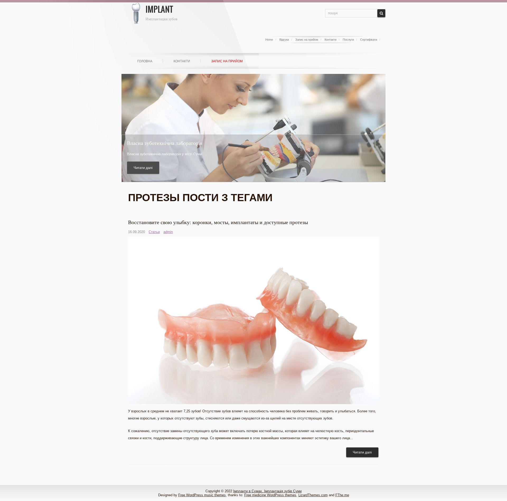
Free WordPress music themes (202, 495)
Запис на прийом (306, 39)
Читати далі (143, 168)
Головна (144, 61)
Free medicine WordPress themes (270, 495)
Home (269, 39)
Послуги (348, 39)
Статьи (154, 232)
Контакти (330, 39)
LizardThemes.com (313, 495)
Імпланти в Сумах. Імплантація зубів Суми (267, 491)
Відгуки (284, 39)
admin (168, 232)
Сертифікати (368, 39)
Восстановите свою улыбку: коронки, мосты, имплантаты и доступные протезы (218, 222)
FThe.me (342, 495)
